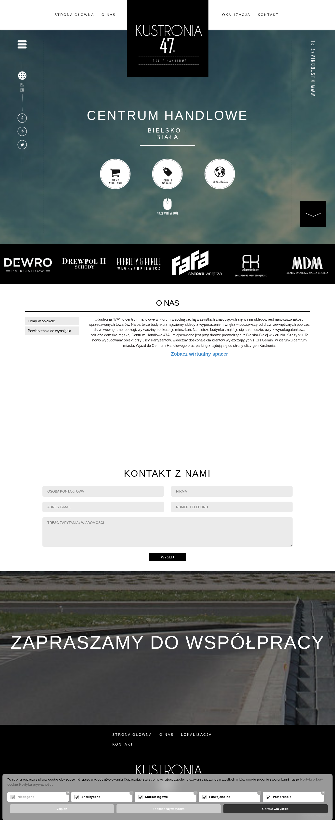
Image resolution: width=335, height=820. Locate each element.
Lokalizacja (234, 15)
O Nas (109, 15)
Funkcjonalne (219, 797)
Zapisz (62, 809)
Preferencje (282, 797)
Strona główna (74, 15)
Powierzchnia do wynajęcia (49, 331)
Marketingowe (156, 797)
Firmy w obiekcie (41, 321)
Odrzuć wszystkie (275, 809)
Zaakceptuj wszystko (169, 809)
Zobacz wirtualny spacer (199, 354)
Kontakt (268, 15)
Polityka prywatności (35, 784)
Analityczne (90, 797)
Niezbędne (26, 797)
